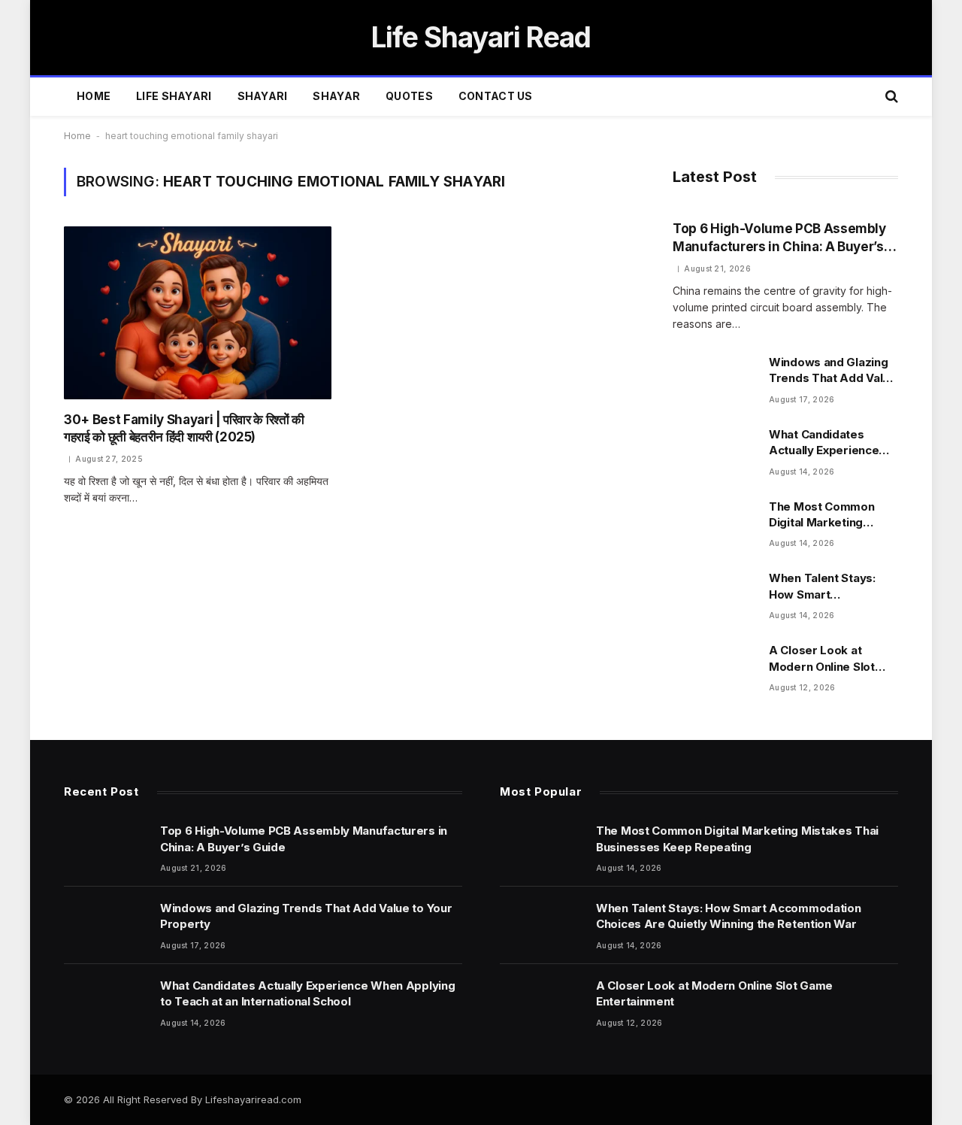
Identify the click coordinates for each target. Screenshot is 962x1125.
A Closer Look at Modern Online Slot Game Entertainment (826, 659)
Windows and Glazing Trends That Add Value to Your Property (833, 371)
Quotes (409, 95)
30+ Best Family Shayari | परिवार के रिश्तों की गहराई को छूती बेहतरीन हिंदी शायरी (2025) (184, 428)
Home (93, 95)
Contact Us (495, 95)
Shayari (262, 95)
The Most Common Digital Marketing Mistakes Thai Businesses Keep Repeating (822, 515)
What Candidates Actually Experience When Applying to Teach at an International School (824, 443)
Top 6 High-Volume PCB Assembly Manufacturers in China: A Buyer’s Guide (779, 238)
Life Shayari (173, 95)
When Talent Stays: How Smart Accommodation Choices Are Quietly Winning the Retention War (830, 586)
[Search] (890, 97)
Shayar (336, 95)
